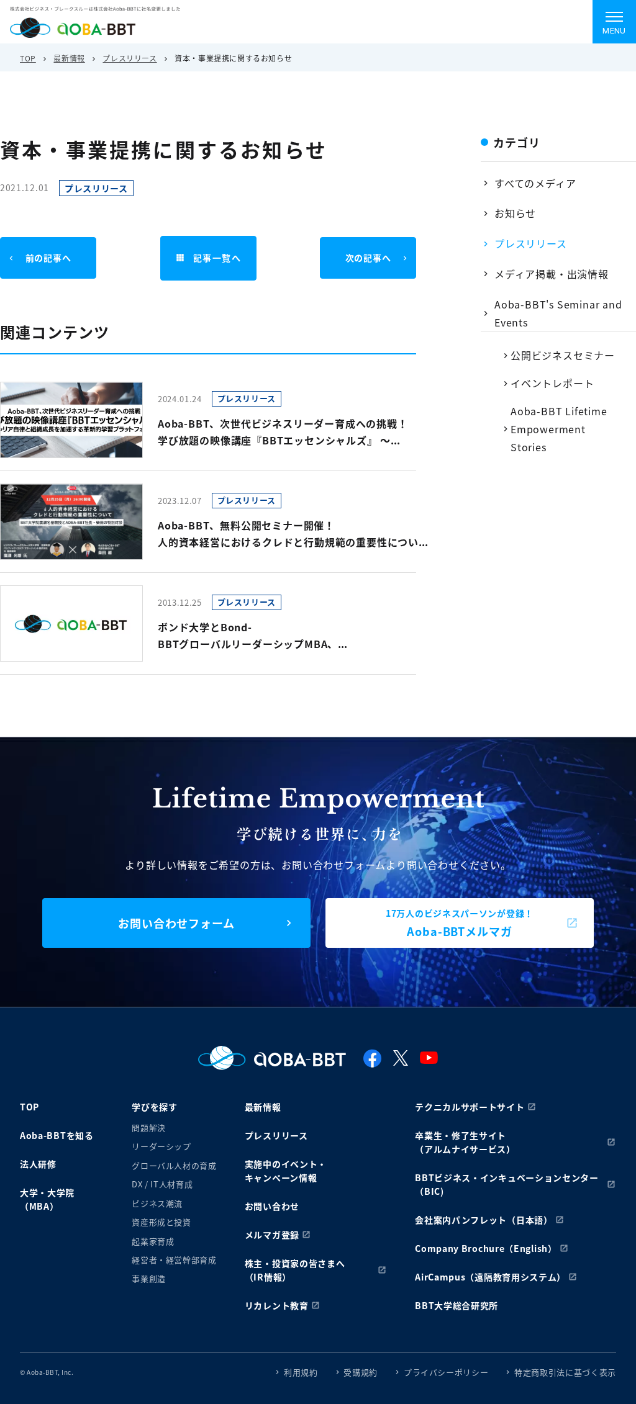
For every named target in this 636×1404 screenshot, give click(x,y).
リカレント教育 (277, 1305)
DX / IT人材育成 (162, 1184)
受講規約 (360, 1372)
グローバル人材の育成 (174, 1165)
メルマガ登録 (272, 1234)
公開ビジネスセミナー (563, 355)
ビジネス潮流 (157, 1203)
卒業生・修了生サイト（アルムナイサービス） (465, 1142)
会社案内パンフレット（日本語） (484, 1219)
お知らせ (515, 212)
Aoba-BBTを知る (57, 1135)
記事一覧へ (217, 257)
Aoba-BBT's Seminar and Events (558, 313)
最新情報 (68, 58)
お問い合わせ (272, 1206)
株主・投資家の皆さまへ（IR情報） (295, 1270)
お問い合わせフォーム (176, 923)
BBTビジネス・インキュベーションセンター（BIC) (507, 1184)
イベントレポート (552, 383)
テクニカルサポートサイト (469, 1106)
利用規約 (301, 1372)
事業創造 (149, 1278)
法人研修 (38, 1164)
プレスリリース (129, 58)
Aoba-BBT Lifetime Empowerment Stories (559, 428)
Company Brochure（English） (486, 1248)
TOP (28, 58)
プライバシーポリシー (446, 1372)
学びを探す (155, 1106)
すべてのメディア (535, 183)
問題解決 (149, 1127)
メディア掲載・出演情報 (551, 273)
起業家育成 (153, 1241)
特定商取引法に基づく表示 (565, 1372)
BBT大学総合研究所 (456, 1305)
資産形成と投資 (161, 1222)
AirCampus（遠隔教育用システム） (490, 1277)
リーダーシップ (161, 1146)
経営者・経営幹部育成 (174, 1260)
